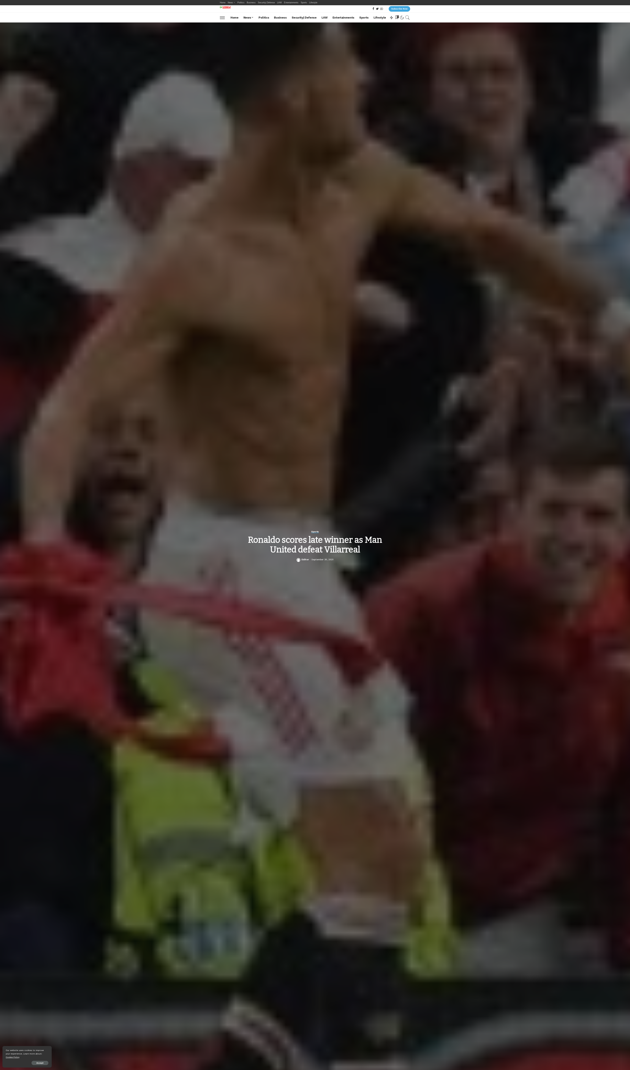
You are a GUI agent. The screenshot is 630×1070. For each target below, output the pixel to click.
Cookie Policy (12, 1057)
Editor (305, 559)
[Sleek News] (225, 7)
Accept (39, 1063)
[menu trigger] (224, 17)
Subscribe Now (399, 9)
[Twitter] (377, 9)
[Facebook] (373, 9)
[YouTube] (381, 9)
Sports (315, 531)
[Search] (407, 17)
